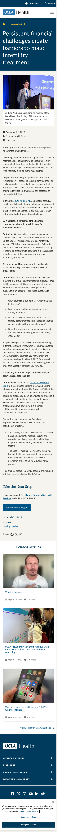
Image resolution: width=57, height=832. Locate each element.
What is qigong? (13, 592)
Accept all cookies (28, 824)
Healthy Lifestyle (10, 526)
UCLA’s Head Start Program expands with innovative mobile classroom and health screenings (27, 649)
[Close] (53, 802)
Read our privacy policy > (29, 811)
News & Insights (18, 24)
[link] (12, 534)
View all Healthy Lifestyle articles (35, 727)
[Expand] (52, 758)
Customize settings (28, 817)
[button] (31, 3)
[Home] (4, 24)
